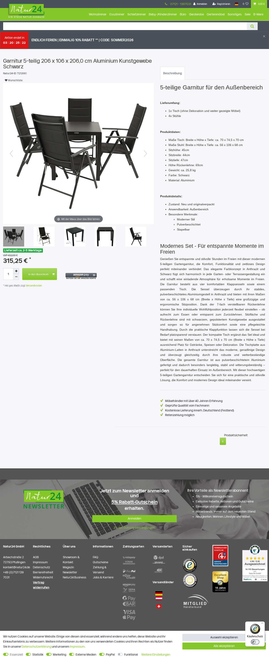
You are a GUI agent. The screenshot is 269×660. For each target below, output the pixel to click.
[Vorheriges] (11, 153)
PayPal (110, 654)
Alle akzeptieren (224, 646)
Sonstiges (235, 14)
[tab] (172, 73)
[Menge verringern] (16, 277)
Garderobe (196, 14)
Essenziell (16, 654)
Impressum (77, 646)
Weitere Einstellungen (155, 654)
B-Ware (258, 14)
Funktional (131, 654)
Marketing (59, 654)
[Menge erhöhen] (16, 271)
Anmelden (134, 518)
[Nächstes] (145, 153)
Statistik (37, 654)
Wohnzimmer (98, 14)
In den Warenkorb (39, 274)
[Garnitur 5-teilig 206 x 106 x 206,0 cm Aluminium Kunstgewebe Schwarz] (44, 237)
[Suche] (252, 26)
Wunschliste (14, 80)
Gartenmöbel (216, 14)
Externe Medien (86, 654)
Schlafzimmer (136, 14)
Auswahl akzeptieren (224, 637)
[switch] (255, 641)
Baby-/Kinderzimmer (163, 14)
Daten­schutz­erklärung (36, 646)
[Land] (236, 4)
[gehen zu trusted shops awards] (220, 581)
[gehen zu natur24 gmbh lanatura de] (220, 555)
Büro (183, 14)
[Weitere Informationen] (223, 441)
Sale (248, 14)
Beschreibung (172, 73)
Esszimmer (116, 14)
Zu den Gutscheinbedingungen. (134, 527)
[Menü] (262, 624)
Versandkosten (33, 285)
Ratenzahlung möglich (180, 415)
